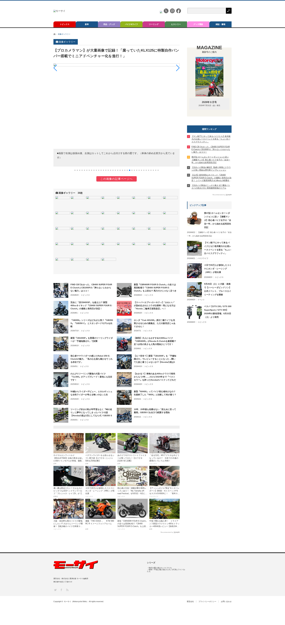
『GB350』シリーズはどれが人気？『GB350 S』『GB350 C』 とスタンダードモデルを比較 (92, 323)
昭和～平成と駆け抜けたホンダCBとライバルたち (166, 570)
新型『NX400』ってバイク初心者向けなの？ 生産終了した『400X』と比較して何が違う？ (155, 393)
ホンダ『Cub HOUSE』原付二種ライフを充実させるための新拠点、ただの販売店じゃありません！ (154, 323)
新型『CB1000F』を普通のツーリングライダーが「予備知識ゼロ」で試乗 (92, 339)
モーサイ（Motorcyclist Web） (76, 601)
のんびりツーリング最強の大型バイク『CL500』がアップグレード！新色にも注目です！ (91, 376)
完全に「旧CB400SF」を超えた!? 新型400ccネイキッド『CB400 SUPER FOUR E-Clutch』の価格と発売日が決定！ (91, 305)
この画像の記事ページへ (116, 178)
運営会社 (190, 601)
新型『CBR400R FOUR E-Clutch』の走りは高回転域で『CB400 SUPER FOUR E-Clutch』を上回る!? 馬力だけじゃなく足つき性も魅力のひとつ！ (155, 287)
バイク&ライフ (131, 24)
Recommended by (167, 532)
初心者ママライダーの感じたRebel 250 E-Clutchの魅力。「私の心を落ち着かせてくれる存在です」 (92, 359)
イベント (201, 300)
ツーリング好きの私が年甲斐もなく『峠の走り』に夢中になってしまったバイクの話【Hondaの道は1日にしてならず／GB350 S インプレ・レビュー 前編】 (91, 412)
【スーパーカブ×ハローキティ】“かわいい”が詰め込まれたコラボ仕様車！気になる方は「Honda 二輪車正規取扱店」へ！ (154, 305)
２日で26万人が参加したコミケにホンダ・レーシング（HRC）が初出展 (217, 268)
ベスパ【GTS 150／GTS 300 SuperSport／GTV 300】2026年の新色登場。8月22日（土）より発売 (217, 311)
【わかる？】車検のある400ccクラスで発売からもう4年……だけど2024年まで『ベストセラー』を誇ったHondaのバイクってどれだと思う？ (155, 376)
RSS (67, 590)
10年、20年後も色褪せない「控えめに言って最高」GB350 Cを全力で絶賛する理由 (155, 411)
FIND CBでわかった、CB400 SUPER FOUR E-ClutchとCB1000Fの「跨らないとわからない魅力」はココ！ (91, 287)
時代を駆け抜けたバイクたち (160, 568)
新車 (87, 24)
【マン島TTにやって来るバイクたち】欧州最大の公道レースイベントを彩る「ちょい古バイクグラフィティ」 (217, 247)
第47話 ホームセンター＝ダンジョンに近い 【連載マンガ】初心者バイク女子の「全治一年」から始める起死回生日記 (217, 220)
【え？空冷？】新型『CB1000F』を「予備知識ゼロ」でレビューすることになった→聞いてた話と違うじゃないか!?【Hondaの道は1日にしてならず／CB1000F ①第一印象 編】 (155, 359)
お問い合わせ (226, 601)
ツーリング (154, 24)
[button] (75, 170)
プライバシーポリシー (207, 601)
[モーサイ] (59, 11)
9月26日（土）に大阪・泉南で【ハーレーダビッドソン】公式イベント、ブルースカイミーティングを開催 (217, 289)
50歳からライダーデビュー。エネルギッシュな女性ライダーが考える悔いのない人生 (91, 393)
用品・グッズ (109, 24)
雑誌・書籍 (220, 24)
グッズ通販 (198, 24)
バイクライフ (203, 258)
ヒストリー (176, 24)
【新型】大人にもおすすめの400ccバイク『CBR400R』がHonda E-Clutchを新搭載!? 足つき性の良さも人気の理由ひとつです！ (155, 341)
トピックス (64, 24)
